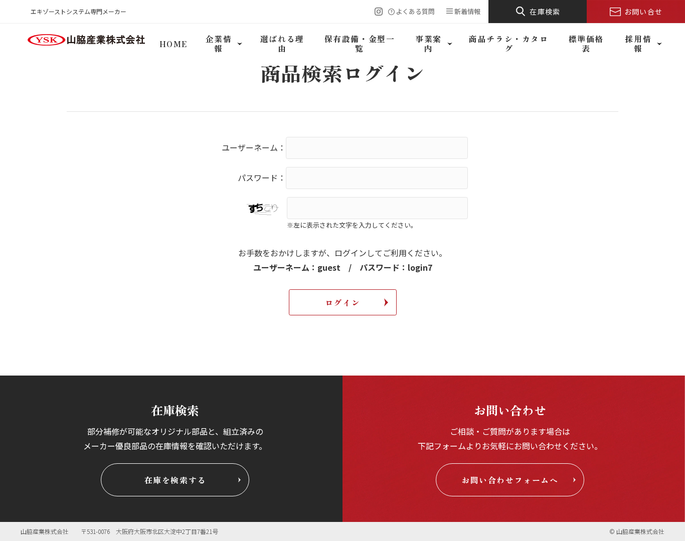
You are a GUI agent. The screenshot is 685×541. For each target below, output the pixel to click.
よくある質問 (415, 11)
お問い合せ (643, 12)
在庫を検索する (175, 480)
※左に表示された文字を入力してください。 (352, 225)
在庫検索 (545, 12)
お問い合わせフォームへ (510, 480)
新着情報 (467, 11)
